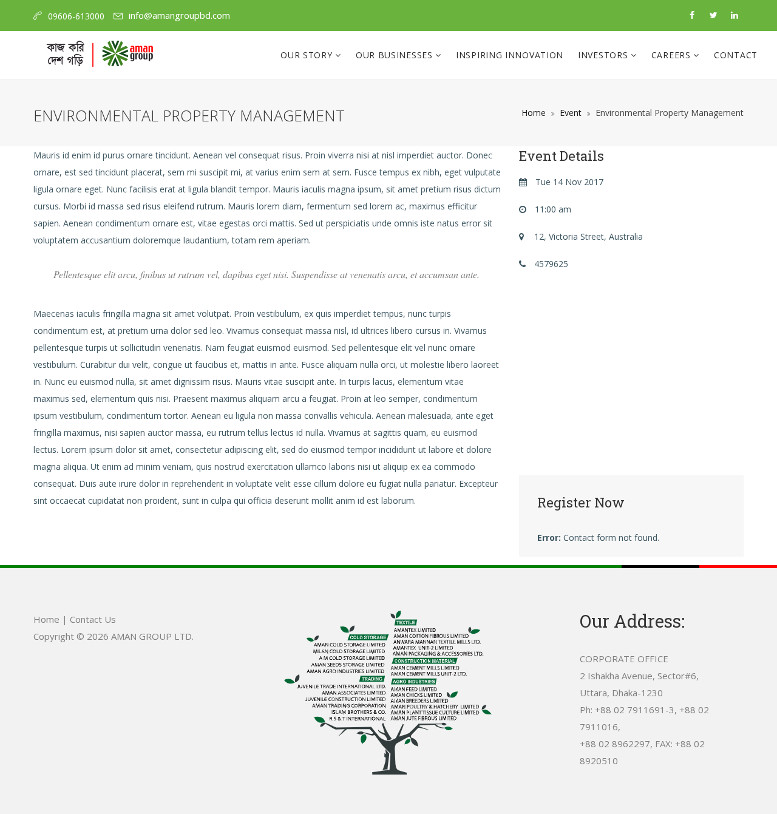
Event (571, 112)
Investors (604, 55)
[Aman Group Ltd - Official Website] (99, 55)
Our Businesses (396, 55)
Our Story (307, 55)
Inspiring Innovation (509, 55)
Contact (736, 55)
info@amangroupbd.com (179, 15)
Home (533, 112)
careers (672, 55)
